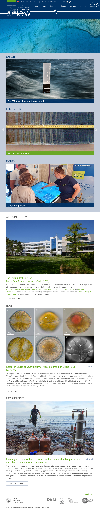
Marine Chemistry (31, 289)
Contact (62, 2)
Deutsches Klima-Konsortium (73, 501)
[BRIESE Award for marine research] (50, 81)
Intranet (28, 2)
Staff (22, 2)
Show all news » (14, 391)
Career (63, 6)
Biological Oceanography (48, 289)
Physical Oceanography (15, 289)
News (44, 6)
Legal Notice (42, 2)
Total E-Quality (9, 501)
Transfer (73, 6)
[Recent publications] (50, 133)
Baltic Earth (61, 501)
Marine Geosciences (67, 289)
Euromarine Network (88, 501)
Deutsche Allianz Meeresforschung (52, 501)
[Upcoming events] (50, 185)
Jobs (34, 2)
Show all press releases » (17, 483)
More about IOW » (14, 299)
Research (53, 6)
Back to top (89, 494)
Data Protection (53, 2)
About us (83, 6)
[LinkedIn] (67, 1)
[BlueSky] (70, 1)
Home (36, 6)
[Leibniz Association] (94, 4)
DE (18, 1)
